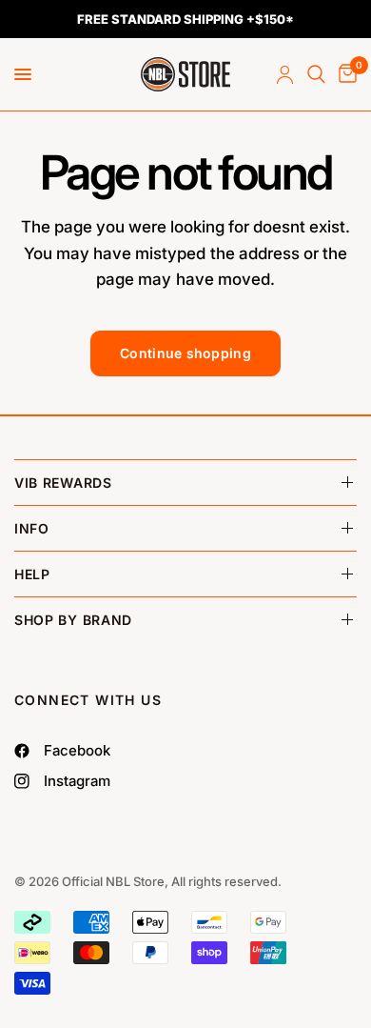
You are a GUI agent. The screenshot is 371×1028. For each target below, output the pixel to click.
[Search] (316, 74)
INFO (31, 528)
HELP (32, 574)
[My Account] (285, 74)
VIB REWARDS (63, 482)
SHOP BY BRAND (73, 620)
